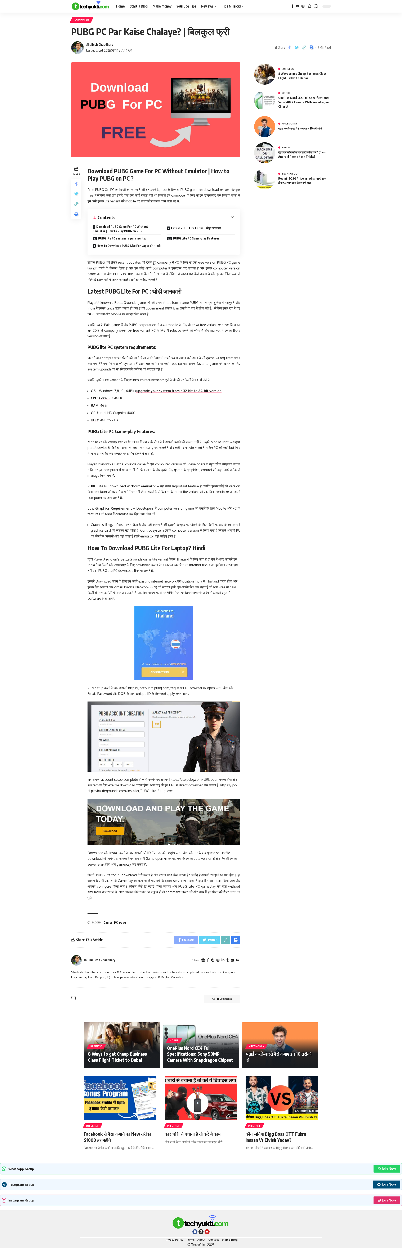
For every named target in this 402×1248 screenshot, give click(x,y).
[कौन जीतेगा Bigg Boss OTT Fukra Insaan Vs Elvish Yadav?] (282, 1098)
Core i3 (104, 398)
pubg (122, 922)
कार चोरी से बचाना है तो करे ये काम (192, 1134)
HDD (94, 420)
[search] (316, 6)
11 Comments (224, 998)
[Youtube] (207, 1231)
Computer (82, 19)
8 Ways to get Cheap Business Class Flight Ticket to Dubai (117, 1057)
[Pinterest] (212, 960)
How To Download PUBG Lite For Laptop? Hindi (129, 245)
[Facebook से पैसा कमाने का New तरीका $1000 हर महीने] (120, 1098)
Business (288, 69)
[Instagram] (302, 6)
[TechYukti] (90, 6)
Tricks (286, 147)
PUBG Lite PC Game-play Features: (196, 238)
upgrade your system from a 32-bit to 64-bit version (179, 391)
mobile (286, 93)
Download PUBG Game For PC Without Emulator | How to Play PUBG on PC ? (120, 229)
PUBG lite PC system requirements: (122, 238)
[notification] (310, 6)
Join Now (389, 1168)
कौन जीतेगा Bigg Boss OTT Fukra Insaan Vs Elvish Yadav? (276, 1137)
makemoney (289, 124)
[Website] (203, 960)
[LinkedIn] (222, 960)
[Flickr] (232, 960)
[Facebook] (292, 6)
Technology (290, 174)
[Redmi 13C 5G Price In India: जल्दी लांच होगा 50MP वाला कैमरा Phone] (264, 178)
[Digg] (237, 960)
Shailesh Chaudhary (99, 44)
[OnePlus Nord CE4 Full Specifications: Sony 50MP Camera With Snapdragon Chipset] (264, 100)
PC (116, 922)
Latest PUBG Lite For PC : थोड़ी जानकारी (196, 228)
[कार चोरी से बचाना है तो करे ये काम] (201, 1098)
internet (92, 1126)
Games (108, 922)
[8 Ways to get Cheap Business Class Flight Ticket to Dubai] (264, 74)
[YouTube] (297, 6)
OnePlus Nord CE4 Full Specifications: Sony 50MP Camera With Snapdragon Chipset (303, 102)
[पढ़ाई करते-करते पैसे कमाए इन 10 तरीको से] (264, 126)
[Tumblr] (227, 960)
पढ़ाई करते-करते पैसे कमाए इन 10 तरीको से (300, 128)
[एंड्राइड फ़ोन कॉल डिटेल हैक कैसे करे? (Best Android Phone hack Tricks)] (264, 152)
